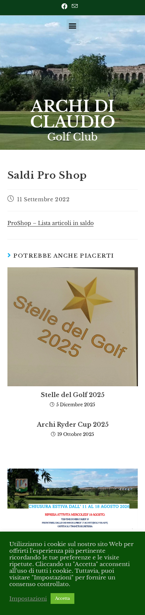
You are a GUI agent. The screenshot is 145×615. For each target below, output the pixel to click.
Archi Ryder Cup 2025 (73, 424)
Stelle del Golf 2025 (72, 395)
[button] (73, 25)
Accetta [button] (62, 598)
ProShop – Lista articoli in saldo (50, 223)
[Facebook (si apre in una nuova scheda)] (65, 6)
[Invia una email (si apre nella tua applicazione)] (75, 6)
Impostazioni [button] (28, 598)
